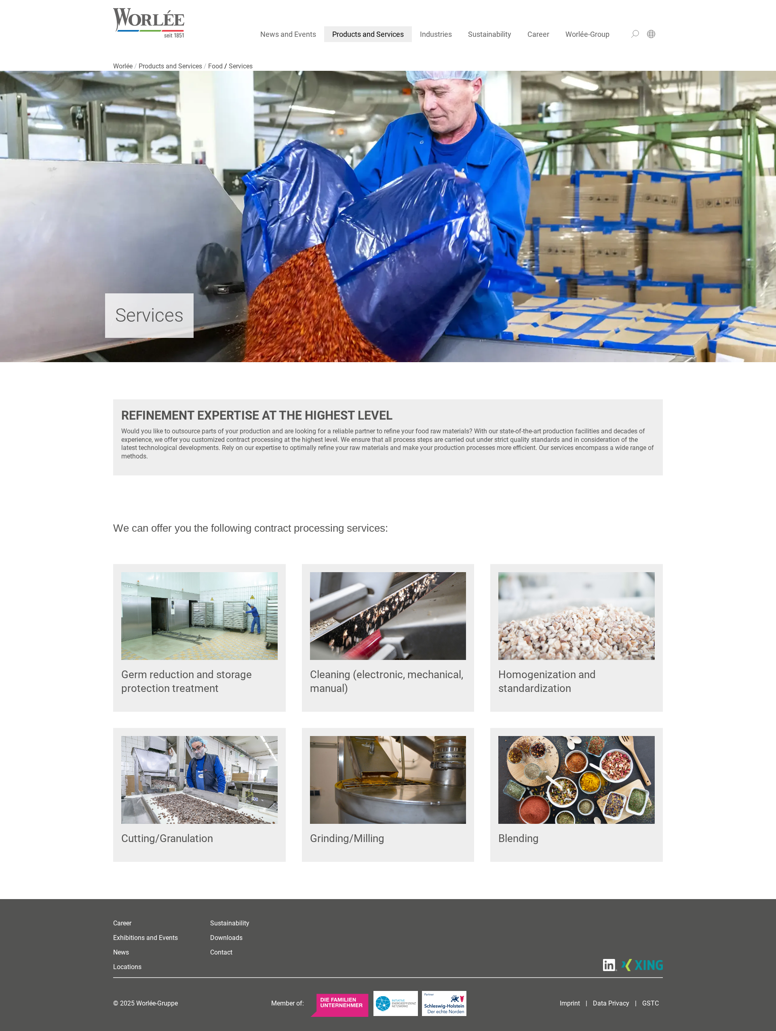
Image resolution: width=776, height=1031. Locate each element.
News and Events (288, 34)
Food (216, 66)
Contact (221, 952)
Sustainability (489, 34)
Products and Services (368, 34)
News (121, 952)
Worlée (123, 66)
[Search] (635, 34)
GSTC (650, 1003)
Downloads (226, 938)
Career (538, 34)
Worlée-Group (587, 34)
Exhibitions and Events (145, 938)
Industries (436, 34)
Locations (127, 967)
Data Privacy (611, 1003)
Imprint (570, 1003)
